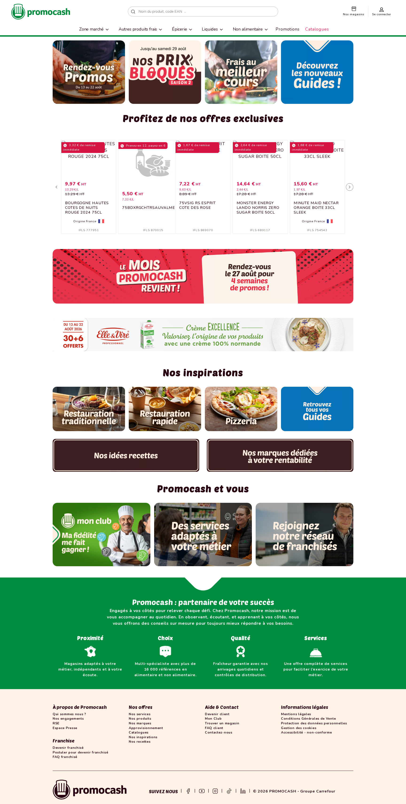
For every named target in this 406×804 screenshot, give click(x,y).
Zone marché (91, 29)
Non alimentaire (248, 29)
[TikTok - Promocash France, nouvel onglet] (229, 790)
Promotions (288, 29)
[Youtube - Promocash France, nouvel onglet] (202, 790)
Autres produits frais (138, 29)
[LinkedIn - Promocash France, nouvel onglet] (243, 790)
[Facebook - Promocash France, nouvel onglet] (188, 790)
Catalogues (317, 29)
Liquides (210, 29)
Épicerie (179, 29)
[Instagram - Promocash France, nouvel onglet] (215, 790)
